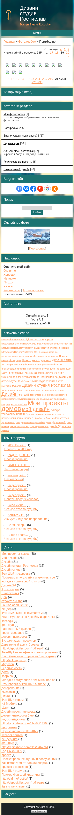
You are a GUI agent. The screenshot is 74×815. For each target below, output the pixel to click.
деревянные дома (10, 422)
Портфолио (10, 128)
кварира (66, 426)
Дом (56, 418)
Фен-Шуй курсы (53, 364)
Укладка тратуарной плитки (20, 581)
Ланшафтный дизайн (16, 169)
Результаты (11, 290)
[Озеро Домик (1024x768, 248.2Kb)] (40, 65)
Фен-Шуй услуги (9, 339)
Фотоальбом (27, 41)
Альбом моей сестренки (18, 150)
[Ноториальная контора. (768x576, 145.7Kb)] (7, 65)
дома (48, 422)
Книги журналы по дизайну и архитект (28, 616)
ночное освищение (12, 418)
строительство (54, 381)
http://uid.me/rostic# (43, 418)
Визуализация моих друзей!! (21, 135)
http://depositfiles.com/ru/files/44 (17, 348)
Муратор (16, 386)
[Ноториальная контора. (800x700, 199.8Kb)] (20, 65)
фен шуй (23, 394)
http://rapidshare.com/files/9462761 (18, 343)
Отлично (9, 270)
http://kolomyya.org (47, 373)
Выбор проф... (18, 535)
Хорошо (9, 274)
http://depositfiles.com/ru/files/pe (17, 352)
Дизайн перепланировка (45, 356)
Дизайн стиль (62, 360)
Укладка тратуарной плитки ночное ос (45, 414)
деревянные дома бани (33, 422)
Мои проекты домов (34, 405)
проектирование (38, 395)
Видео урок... (17, 485)
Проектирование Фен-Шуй (41, 368)
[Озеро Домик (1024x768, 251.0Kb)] (60, 65)
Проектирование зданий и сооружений (44, 390)
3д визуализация (39, 426)
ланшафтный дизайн (12, 390)
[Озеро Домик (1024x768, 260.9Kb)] (53, 65)
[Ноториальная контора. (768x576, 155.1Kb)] (14, 65)
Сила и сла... (17, 505)
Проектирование (16, 459)
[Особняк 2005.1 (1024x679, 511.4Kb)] (7, 72)
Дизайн (9, 394)
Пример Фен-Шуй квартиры (20, 774)
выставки (6, 386)
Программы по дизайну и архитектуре (28, 577)
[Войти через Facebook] (33, 189)
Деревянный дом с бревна (20, 644)
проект (25, 426)
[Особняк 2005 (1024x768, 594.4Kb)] (14, 72)
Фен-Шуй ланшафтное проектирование (29, 652)
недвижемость (9, 399)
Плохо (8, 282)
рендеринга (16, 426)
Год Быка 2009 (63, 368)
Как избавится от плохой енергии (51, 348)
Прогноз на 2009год (18, 449)
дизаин (5, 430)
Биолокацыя (16, 372)
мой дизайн (36, 409)
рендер (28, 418)
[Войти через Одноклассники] (55, 189)
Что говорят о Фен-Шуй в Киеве (17, 364)
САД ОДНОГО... (19, 455)
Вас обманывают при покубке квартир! (28, 656)
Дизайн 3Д (55, 426)
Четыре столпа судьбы (20, 509)
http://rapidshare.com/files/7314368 (54, 343)
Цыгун (4, 373)
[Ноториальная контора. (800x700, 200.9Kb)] (27, 65)
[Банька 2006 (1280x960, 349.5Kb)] (20, 72)
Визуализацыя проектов (14, 368)
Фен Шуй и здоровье (36, 360)
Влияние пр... (17, 525)
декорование (25, 356)
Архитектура (37, 381)
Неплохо (9, 278)
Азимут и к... (16, 515)
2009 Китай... (17, 445)
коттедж (64, 418)
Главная (9, 41)
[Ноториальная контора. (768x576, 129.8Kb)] (33, 65)
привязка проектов (57, 395)
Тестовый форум (16, 469)
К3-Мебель (23, 381)
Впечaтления (13, 479)
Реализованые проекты (17, 161)
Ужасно (8, 286)
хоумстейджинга (26, 399)
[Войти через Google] (47, 188)
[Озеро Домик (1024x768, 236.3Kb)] (47, 65)
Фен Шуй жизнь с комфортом (36, 339)
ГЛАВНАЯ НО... (19, 465)
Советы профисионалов (21, 499)
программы (31, 373)
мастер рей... (17, 475)
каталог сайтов (19, 404)
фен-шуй (40, 364)
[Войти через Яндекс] (40, 189)
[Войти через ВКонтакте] (26, 189)
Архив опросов (33, 290)
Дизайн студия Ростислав (33, 13)
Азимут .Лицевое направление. (26, 519)
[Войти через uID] (19, 189)
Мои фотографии (14, 114)
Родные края (11, 143)
